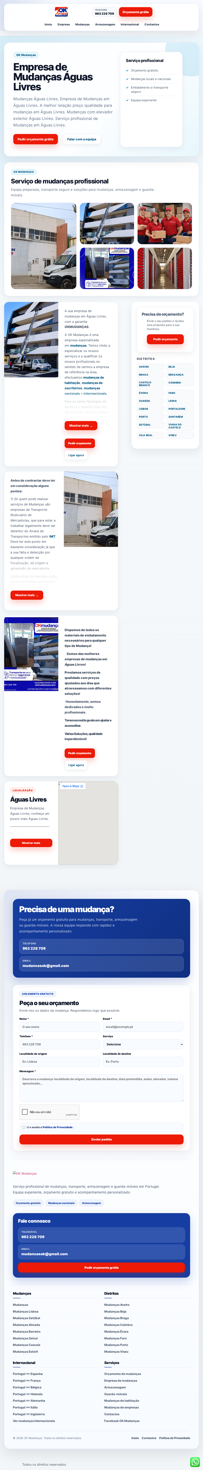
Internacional (130, 24)
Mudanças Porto (116, 1345)
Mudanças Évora (116, 1331)
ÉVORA (143, 392)
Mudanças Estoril (25, 1351)
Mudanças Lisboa (25, 1311)
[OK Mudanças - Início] (70, 12)
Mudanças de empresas (121, 1407)
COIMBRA (175, 382)
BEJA (172, 366)
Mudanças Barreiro (26, 1331)
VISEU (172, 435)
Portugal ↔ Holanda (28, 1394)
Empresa (64, 24)
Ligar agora (76, 455)
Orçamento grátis (136, 12)
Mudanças (82, 24)
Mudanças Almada (26, 1325)
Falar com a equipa (81, 139)
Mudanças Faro (115, 1338)
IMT (52, 536)
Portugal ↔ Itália (25, 1407)
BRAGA (143, 374)
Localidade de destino (117, 1053)
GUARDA (144, 400)
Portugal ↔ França (27, 1380)
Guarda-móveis (115, 1394)
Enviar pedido (101, 1139)
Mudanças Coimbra (118, 1325)
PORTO (143, 416)
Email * (107, 1018)
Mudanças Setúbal (26, 1318)
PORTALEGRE (177, 408)
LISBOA (143, 408)
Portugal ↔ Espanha (28, 1374)
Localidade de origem (33, 1053)
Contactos (152, 24)
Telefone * (26, 1036)
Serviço (108, 1036)
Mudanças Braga (116, 1318)
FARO (172, 392)
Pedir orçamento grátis (36, 139)
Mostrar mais (81, 426)
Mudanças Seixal (25, 1338)
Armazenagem (105, 24)
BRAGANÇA (176, 374)
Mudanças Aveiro (116, 1305)
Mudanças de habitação (121, 1401)
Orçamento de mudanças (122, 1374)
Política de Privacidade (58, 1127)
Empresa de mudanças (120, 1380)
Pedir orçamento (79, 443)
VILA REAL (145, 435)
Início (48, 24)
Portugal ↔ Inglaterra (29, 1414)
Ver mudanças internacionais (34, 1421)
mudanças (78, 345)
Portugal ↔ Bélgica (27, 1387)
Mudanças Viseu (116, 1351)
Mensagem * (27, 1071)
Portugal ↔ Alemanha (29, 1401)
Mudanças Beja (115, 1311)
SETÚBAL (145, 424)
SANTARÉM (176, 416)
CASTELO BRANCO (145, 384)
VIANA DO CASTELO (175, 426)
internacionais (95, 393)
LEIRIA (173, 400)
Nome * (24, 1018)
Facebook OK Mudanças (122, 1421)
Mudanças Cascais (26, 1345)
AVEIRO (144, 366)
